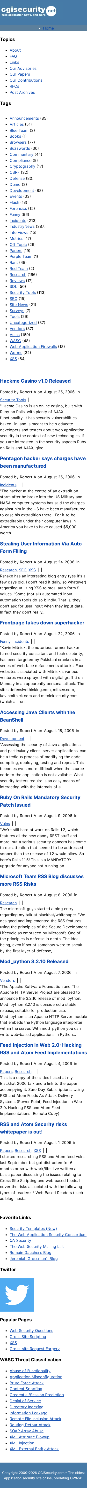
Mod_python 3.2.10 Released (34, 961)
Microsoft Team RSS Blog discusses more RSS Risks (42, 880)
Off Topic (18, 244)
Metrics (16, 238)
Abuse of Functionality (30, 1370)
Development (22, 190)
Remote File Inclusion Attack (35, 1418)
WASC (15, 340)
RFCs (14, 86)
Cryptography (22, 166)
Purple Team (21, 256)
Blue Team (19, 130)
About (15, 50)
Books (15, 136)
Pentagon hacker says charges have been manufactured (43, 462)
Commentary (21, 154)
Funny (15, 214)
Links (14, 62)
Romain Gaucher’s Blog (30, 1252)
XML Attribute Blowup (30, 1436)
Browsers (18, 142)
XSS (13, 358)
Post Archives (22, 92)
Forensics (18, 208)
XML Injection (22, 1443)
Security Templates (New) (33, 1228)
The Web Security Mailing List (37, 1246)
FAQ (13, 56)
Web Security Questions (31, 1330)
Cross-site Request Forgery (35, 1348)
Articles (17, 124)
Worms (16, 352)
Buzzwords (20, 148)
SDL (13, 286)
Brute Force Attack (27, 1382)
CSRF (15, 172)
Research (18, 274)
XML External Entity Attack (34, 1448)
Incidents (18, 220)
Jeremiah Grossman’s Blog (34, 1258)
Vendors (17, 328)
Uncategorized (23, 322)
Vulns (15, 334)
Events (16, 196)
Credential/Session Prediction (37, 1394)
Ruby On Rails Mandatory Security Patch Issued (40, 801)
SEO (13, 298)
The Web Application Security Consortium (48, 1234)
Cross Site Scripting (28, 1336)
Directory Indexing (27, 1406)
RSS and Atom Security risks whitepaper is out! (33, 1128)
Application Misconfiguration (36, 1376)
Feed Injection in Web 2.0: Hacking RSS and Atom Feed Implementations (43, 1048)
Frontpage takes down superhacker (42, 623)
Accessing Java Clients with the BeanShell (37, 716)
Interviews (19, 232)
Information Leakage (28, 1412)
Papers (16, 250)
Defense (17, 178)
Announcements (24, 118)
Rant (14, 262)
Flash (14, 202)
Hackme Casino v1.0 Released (35, 381)
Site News (19, 304)
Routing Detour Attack (30, 1424)
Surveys (17, 310)
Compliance (20, 160)
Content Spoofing (26, 1388)
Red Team (19, 268)
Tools (15, 316)
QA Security (20, 1240)
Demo (15, 184)
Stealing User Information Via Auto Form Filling (41, 547)
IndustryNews (22, 226)
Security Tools (23, 292)
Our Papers (20, 74)
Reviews (17, 280)
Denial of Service (25, 1400)
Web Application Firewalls (33, 346)
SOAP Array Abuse (27, 1430)
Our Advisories (23, 68)
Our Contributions (26, 80)
